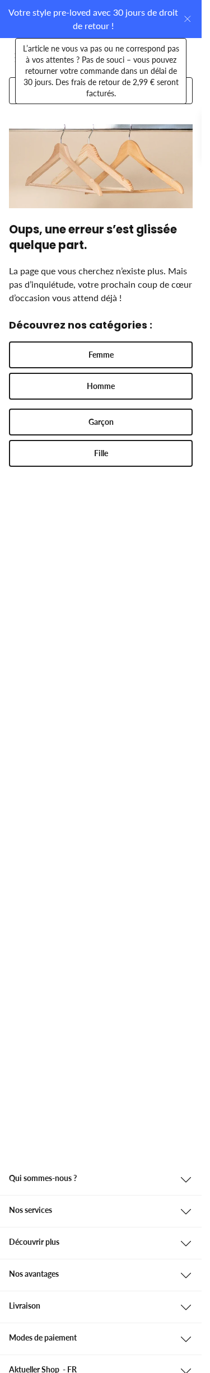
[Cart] (179, 57)
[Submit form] (175, 90)
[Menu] (21, 57)
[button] (101, 354)
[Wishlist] (152, 57)
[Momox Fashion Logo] (56, 57)
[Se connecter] (125, 57)
